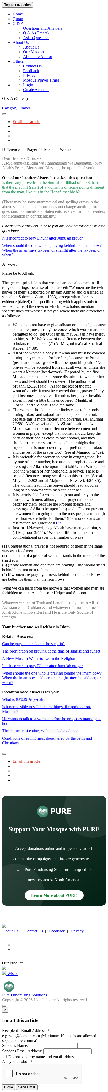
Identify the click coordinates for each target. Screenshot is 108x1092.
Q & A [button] (18, 23)
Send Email (27, 1087)
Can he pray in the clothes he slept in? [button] (33, 644)
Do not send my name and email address (41, 1056)
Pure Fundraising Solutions (24, 995)
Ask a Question (36, 37)
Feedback (31, 70)
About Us (31, 47)
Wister (12, 973)
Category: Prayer (16, 108)
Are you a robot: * (17, 1061)
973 (58, 523)
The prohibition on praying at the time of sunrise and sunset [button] (51, 651)
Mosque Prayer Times (41, 80)
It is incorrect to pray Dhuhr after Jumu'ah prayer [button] (42, 238)
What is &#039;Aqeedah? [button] (23, 699)
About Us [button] (21, 42)
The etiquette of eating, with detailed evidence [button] (40, 731)
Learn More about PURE (54, 895)
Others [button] (18, 61)
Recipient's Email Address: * (26, 1030)
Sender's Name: (15, 1045)
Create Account (36, 89)
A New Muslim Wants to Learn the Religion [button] (38, 658)
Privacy (29, 75)
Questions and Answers (42, 28)
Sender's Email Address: (22, 1051)
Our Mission (33, 52)
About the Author (37, 56)
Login (28, 85)
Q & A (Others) (36, 33)
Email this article (26, 121)
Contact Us (32, 66)
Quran (18, 19)
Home (18, 14)
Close (8, 1087)
